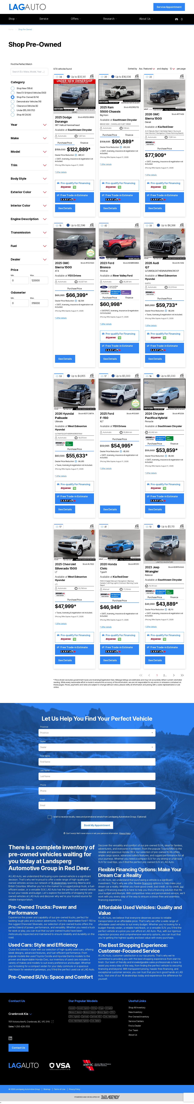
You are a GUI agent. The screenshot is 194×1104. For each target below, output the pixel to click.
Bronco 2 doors (75, 1012)
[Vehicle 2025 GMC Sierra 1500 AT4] (74, 244)
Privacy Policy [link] (124, 833)
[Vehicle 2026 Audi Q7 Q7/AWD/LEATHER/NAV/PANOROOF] (165, 244)
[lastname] (45, 770)
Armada (108, 1008)
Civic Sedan (95, 1021)
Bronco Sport (103, 1012)
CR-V (112, 1012)
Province (44, 727)
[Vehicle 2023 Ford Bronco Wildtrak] (119, 244)
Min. (12, 275)
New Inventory (135, 1012)
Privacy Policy (74, 1089)
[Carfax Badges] (150, 143)
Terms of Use (59, 1089)
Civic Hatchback (110, 1016)
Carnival (85, 1016)
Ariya (101, 1008)
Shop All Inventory (137, 1007)
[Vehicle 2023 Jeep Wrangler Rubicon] (165, 545)
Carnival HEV (96, 1016)
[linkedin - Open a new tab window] (10, 1038)
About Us (133, 1034)
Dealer (43, 741)
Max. (32, 275)
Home (10, 29)
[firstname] (45, 755)
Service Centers (136, 1021)
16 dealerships (59, 882)
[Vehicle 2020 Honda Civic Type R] (119, 545)
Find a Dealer (135, 1025)
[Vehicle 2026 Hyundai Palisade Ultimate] (74, 394)
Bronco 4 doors (89, 1012)
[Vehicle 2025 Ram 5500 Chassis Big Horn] (119, 91)
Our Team (133, 1030)
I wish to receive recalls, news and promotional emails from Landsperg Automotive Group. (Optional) (99, 816)
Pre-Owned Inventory (139, 1016)
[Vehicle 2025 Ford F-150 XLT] (119, 394)
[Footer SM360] (110, 1097)
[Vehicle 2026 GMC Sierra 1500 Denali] (165, 95)
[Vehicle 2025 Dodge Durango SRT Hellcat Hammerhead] (74, 95)
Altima (94, 1008)
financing (147, 883)
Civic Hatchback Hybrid (78, 1021)
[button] (169, 7)
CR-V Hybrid (74, 1016)
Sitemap (46, 1089)
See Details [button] (65, 208)
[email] (42, 799)
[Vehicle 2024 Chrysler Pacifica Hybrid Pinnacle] (165, 394)
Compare (92, 78)
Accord (72, 1008)
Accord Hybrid (83, 1008)
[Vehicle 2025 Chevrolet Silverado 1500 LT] (74, 545)
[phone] (43, 784)
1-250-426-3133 (22, 1026)
